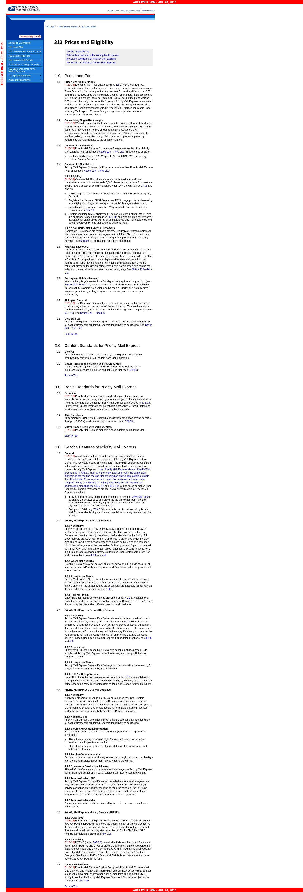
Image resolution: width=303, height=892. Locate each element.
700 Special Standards (19, 75)
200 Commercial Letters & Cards (24, 51)
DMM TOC (50, 27)
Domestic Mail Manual (19, 42)
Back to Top (71, 334)
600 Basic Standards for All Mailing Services (21, 70)
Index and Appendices (19, 80)
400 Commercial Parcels (20, 60)
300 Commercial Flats (19, 55)
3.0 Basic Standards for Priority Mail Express (91, 58)
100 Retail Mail (15, 47)
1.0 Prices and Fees (77, 51)
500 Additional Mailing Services (23, 64)
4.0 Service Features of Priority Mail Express (91, 62)
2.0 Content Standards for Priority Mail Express (92, 55)
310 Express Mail (88, 27)
